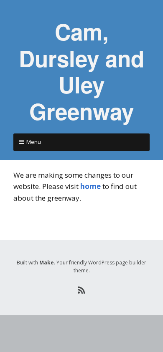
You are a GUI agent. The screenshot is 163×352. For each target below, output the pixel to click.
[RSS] (81, 290)
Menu (33, 142)
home (90, 186)
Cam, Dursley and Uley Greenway (81, 71)
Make (46, 262)
